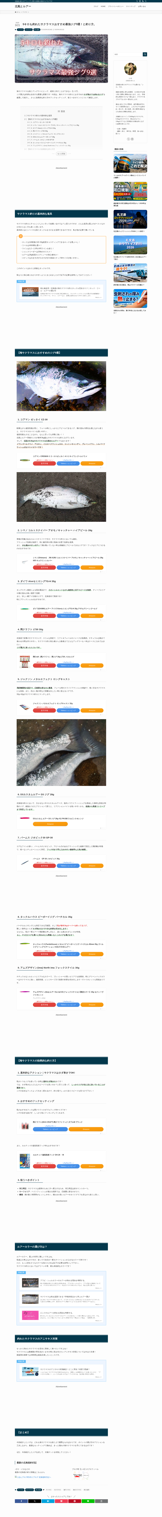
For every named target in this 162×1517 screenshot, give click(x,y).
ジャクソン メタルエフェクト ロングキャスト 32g (53, 703)
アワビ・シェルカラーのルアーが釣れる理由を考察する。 (63, 1280)
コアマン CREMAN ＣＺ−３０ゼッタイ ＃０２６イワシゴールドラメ (60, 456)
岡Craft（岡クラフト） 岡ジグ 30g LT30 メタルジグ (53, 657)
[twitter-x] (137, 1)
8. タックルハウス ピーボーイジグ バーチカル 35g (48, 143)
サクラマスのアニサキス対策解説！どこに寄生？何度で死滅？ (65, 1369)
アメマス (20, 29)
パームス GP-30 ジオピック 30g (46, 859)
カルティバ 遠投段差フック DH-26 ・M (48, 1155)
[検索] (145, 1)
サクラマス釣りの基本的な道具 (39, 115)
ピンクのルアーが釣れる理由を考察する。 (57, 1313)
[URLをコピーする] (101, 1501)
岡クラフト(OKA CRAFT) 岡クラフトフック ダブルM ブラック (58, 1122)
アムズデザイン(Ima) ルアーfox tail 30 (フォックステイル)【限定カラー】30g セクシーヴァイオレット (68, 993)
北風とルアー (23, 6)
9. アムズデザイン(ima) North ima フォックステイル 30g (51, 145)
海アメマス (67, 1490)
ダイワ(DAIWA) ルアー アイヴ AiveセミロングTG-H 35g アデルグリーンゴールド (65, 609)
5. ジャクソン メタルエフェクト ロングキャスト (48, 134)
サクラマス (29, 29)
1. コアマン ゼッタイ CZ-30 (41, 122)
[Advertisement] (61, 185)
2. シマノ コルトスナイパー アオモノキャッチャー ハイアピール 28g (55, 125)
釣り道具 (36, 29)
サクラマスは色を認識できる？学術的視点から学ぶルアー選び (65, 1297)
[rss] (142, 1)
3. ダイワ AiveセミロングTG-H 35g (43, 128)
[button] (21, 1501)
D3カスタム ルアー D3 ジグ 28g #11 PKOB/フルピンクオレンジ (58, 819)
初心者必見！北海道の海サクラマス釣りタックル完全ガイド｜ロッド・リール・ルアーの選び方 (70, 289)
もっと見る (61, 154)
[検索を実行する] (145, 54)
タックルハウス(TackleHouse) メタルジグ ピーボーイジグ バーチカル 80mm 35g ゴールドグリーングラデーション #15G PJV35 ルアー (68, 945)
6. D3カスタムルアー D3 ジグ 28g (43, 137)
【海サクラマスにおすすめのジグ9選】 (42, 119)
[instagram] (140, 1)
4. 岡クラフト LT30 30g (39, 131)
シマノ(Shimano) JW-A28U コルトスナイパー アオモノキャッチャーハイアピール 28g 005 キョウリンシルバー (68, 559)
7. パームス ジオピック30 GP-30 (42, 140)
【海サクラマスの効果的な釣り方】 (41, 149)
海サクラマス (77, 1490)
